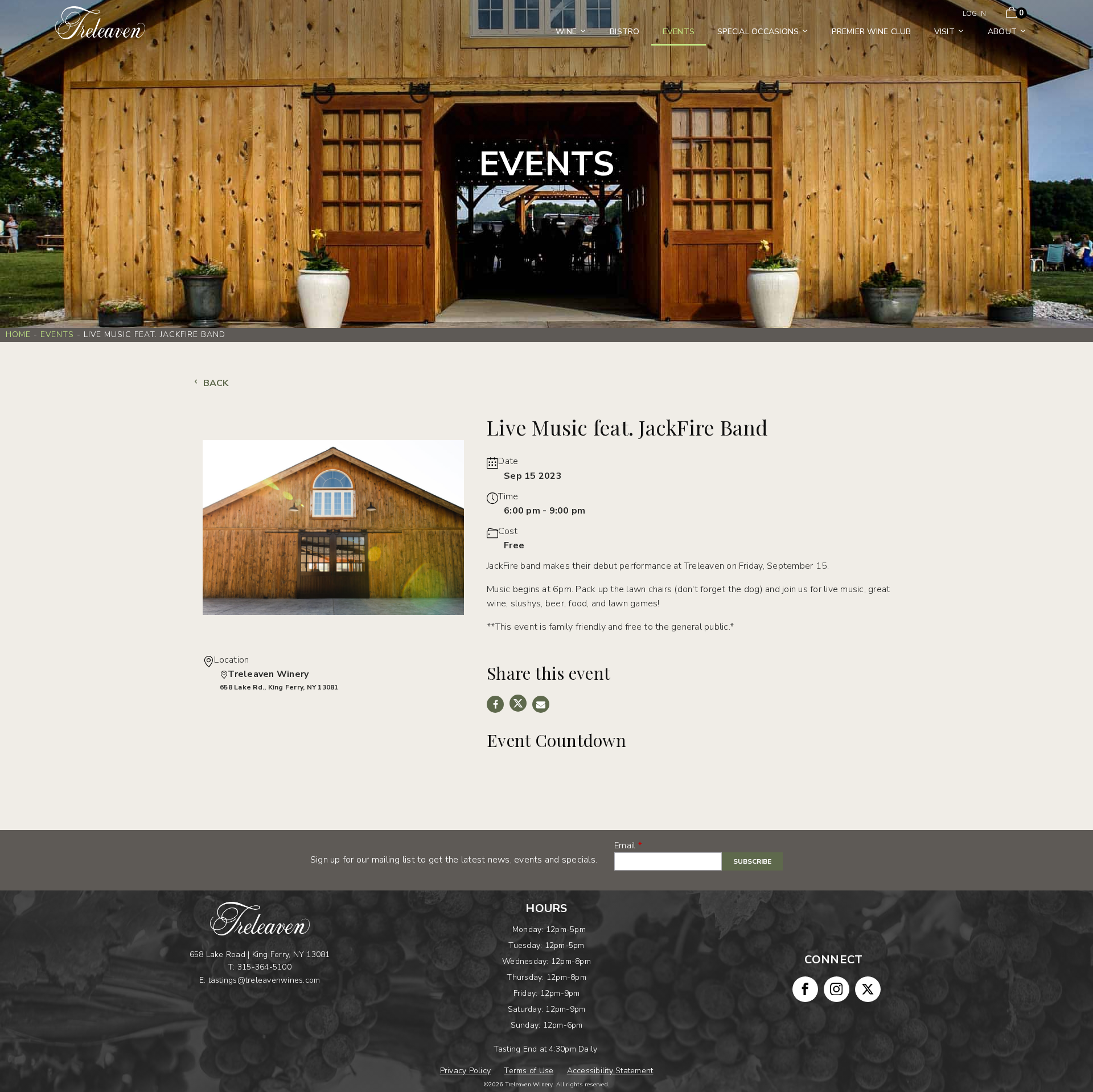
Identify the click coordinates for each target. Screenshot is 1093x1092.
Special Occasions (758, 31)
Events (679, 31)
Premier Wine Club (871, 31)
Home (18, 334)
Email (624, 845)
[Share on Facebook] (495, 704)
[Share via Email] (540, 704)
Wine (566, 31)
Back (214, 383)
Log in (975, 13)
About (1002, 31)
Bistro (625, 31)
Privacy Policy (465, 1070)
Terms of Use (528, 1070)
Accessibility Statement (610, 1070)
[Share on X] (518, 703)
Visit (944, 31)
